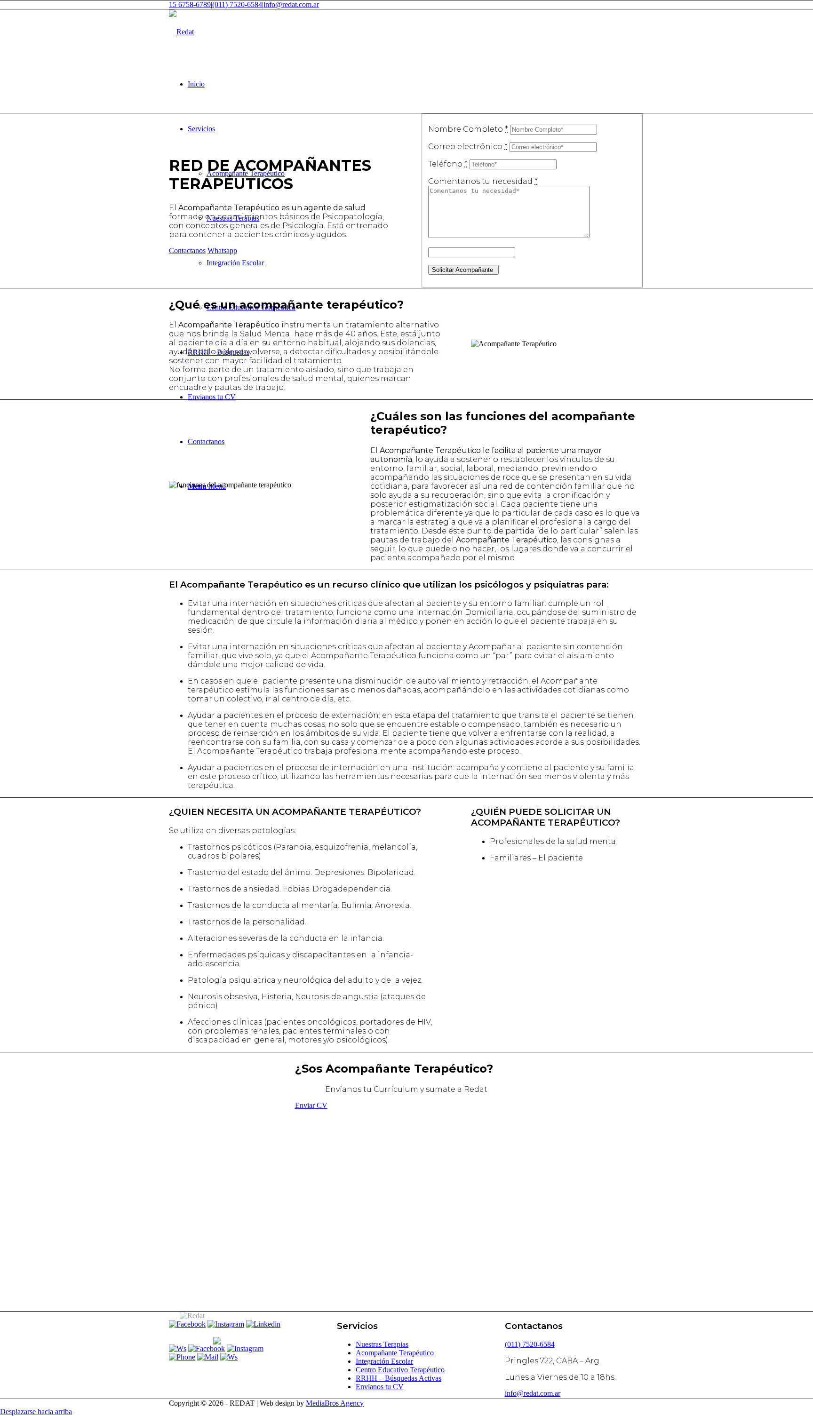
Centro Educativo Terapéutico (400, 1370)
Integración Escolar (384, 1361)
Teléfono (448, 163)
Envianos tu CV (380, 1387)
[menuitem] (416, 84)
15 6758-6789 (190, 4)
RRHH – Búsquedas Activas (398, 1378)
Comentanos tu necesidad (483, 181)
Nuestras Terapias (382, 1344)
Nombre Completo (468, 129)
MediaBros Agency (335, 1403)
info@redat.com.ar (291, 4)
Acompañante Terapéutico (395, 1353)
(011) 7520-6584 (237, 4)
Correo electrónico (468, 146)
